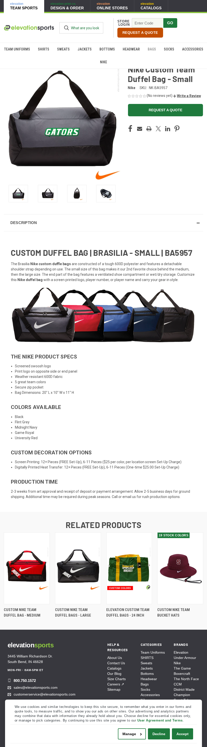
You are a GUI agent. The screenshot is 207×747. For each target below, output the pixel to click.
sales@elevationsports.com (36, 687)
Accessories (192, 49)
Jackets (84, 49)
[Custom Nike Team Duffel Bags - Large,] (78, 568)
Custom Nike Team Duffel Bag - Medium (22, 612)
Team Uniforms (17, 49)
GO (170, 23)
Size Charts (116, 679)
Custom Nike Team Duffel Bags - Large (73, 612)
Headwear (131, 49)
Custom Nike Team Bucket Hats (173, 612)
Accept (182, 734)
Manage (129, 734)
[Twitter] (158, 128)
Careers (115, 684)
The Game (182, 668)
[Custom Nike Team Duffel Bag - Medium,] (27, 568)
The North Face (186, 679)
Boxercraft (182, 674)
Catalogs (114, 668)
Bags (152, 49)
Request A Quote (140, 33)
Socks (169, 49)
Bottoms (107, 49)
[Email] (139, 128)
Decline (158, 734)
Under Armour (185, 658)
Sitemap (113, 689)
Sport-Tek (181, 700)
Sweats (63, 49)
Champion (182, 695)
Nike (103, 62)
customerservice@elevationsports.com (44, 694)
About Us (114, 658)
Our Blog (114, 674)
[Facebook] (130, 128)
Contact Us (116, 663)
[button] (187, 96)
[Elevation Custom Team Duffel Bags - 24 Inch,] (129, 568)
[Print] (148, 128)
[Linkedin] (167, 128)
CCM (178, 684)
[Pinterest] (176, 128)
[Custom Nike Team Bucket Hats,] (180, 568)
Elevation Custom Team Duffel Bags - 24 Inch (127, 612)
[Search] (66, 28)
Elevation (181, 652)
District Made (184, 689)
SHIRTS (43, 49)
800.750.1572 (25, 680)
